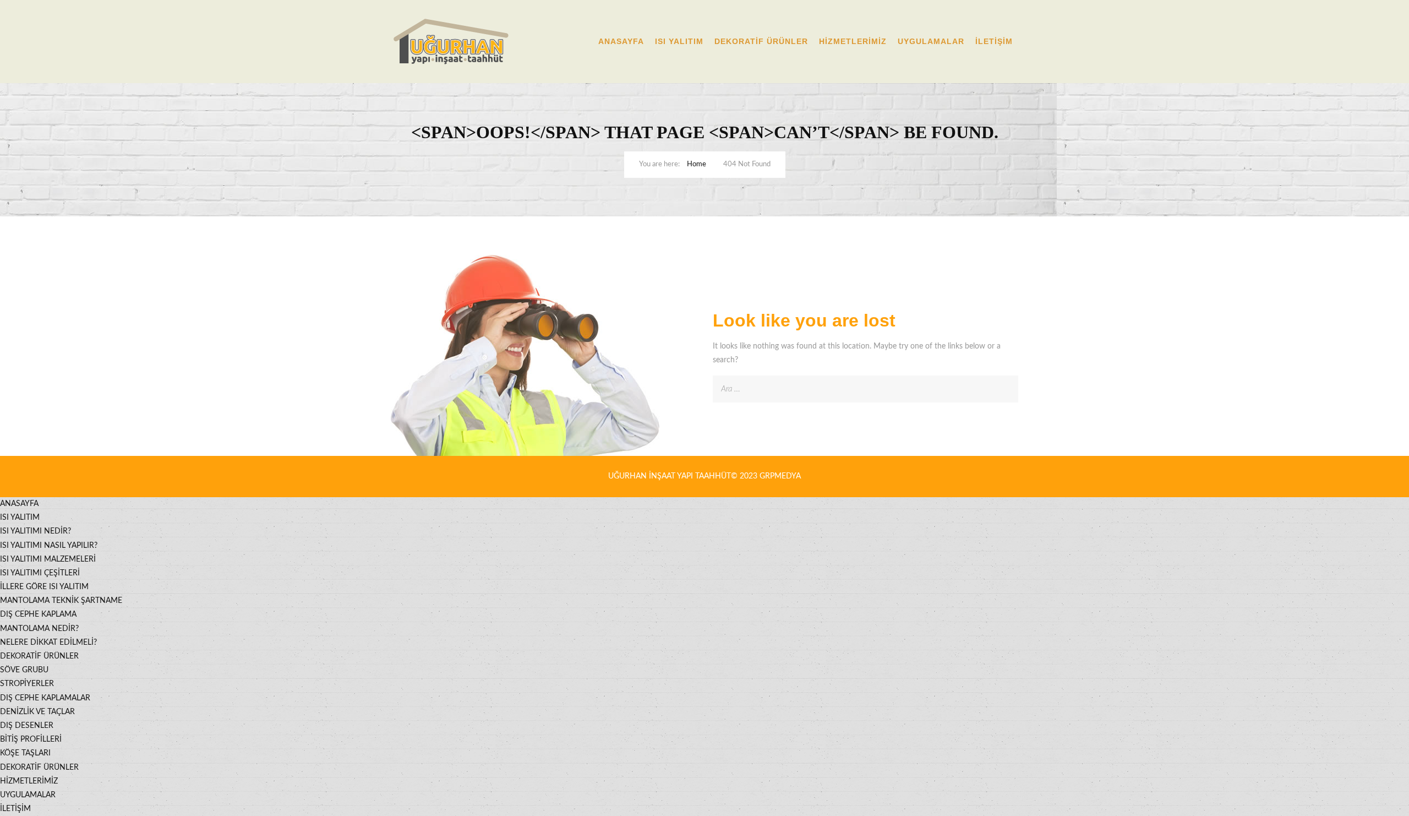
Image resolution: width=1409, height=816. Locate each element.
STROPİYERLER (27, 684)
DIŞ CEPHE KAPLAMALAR (45, 698)
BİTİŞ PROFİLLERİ (31, 739)
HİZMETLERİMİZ (853, 41)
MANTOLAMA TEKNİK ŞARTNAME (61, 601)
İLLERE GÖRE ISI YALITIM (44, 587)
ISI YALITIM (679, 41)
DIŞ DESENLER (26, 726)
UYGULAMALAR (931, 41)
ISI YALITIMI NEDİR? (35, 531)
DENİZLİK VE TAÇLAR (37, 712)
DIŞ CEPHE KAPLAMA (38, 614)
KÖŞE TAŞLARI (25, 753)
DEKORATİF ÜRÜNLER (761, 41)
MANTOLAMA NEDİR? (39, 629)
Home (696, 164)
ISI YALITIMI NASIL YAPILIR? (48, 546)
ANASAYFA (621, 41)
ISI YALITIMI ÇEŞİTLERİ (40, 573)
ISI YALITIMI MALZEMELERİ (48, 559)
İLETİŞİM (994, 41)
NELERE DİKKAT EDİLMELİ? (48, 642)
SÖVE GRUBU (24, 670)
